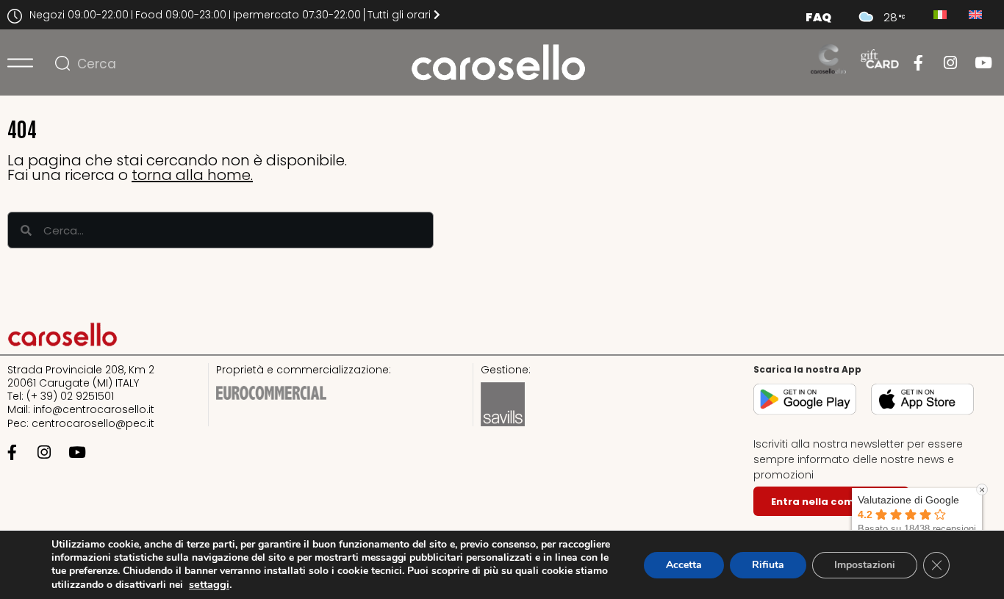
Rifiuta (768, 565)
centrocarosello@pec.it (93, 423)
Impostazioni (864, 565)
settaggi (209, 584)
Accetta (684, 565)
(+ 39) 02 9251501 (70, 396)
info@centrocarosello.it (93, 409)
